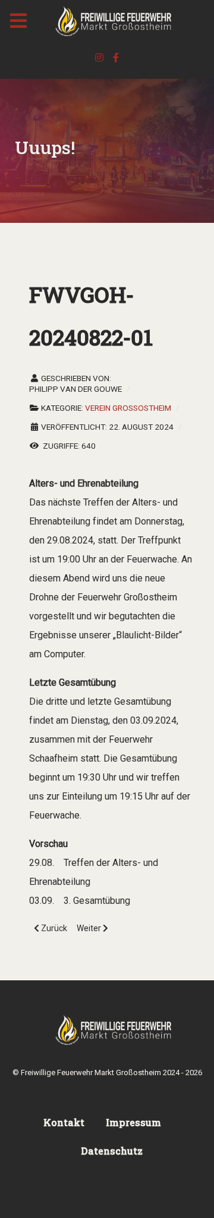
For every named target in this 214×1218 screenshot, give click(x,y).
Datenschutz (112, 1151)
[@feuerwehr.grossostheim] (100, 57)
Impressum (133, 1122)
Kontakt (63, 1122)
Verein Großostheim (128, 408)
